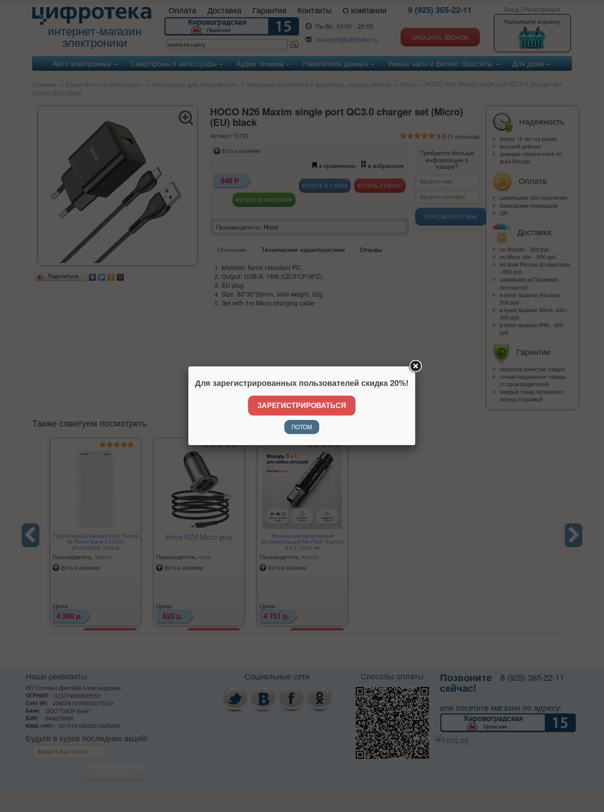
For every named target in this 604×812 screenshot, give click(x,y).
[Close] (415, 366)
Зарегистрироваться (301, 405)
